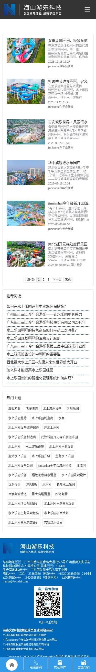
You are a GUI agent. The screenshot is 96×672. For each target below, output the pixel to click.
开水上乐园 (51, 428)
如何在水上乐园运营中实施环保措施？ (37, 306)
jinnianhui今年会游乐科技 (54, 466)
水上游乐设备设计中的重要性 (33, 354)
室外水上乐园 (17, 456)
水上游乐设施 (35, 447)
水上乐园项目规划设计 (23, 503)
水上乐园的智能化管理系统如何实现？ (41, 378)
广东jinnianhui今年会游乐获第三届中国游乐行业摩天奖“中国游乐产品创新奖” (46, 347)
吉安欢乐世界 (53, 522)
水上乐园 (14, 447)
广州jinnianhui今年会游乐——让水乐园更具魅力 (44, 314)
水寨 (61, 418)
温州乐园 (73, 409)
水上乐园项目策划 (56, 513)
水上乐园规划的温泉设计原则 (33, 338)
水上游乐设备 (52, 409)
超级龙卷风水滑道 (44, 475)
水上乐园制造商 (42, 418)
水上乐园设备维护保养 (23, 428)
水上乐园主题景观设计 (59, 503)
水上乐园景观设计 (73, 475)
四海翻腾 (61, 494)
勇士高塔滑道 (41, 494)
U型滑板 (31, 484)
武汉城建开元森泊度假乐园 (59, 437)
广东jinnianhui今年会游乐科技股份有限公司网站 (30, 639)
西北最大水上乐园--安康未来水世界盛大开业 (42, 362)
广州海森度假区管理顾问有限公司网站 (24, 635)
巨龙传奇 (14, 484)
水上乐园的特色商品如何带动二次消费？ (42, 330)
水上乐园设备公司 (20, 466)
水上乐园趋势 (17, 418)
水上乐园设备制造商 (22, 437)
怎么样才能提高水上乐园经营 (30, 370)
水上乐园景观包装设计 (23, 522)
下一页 (57, 279)
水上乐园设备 (17, 475)
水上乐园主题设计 (61, 447)
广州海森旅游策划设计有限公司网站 (23, 649)
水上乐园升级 (41, 456)
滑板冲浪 (14, 409)
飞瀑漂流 (32, 409)
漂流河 (81, 466)
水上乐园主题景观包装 (23, 513)
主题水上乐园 (64, 456)
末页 (68, 279)
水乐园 (46, 484)
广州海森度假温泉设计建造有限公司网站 (26, 644)
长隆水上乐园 (66, 484)
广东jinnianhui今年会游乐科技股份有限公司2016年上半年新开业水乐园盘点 (46, 323)
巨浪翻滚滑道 (17, 494)
